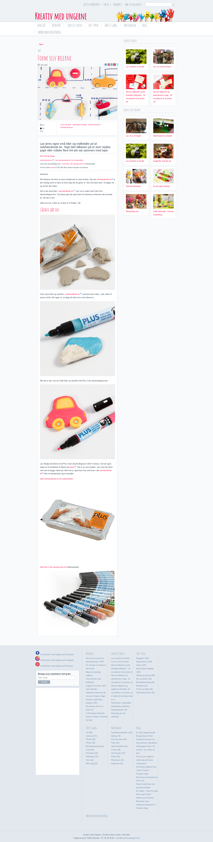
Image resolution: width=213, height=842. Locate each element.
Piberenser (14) (117, 760)
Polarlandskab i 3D (119, 710)
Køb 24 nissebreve (133, 4)
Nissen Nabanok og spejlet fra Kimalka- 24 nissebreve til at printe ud (121, 689)
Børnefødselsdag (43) (145, 682)
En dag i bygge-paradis (145, 732)
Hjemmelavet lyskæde (162, 136)
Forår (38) (90, 750)
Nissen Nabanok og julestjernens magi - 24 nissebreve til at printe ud (121, 678)
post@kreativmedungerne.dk (128, 838)
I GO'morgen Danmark (95, 713)
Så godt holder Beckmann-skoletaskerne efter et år (147, 777)
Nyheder (56, 25)
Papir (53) (115, 743)
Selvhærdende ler (94, 124)
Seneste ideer (74, 25)
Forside (41, 25)
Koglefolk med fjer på (162, 161)
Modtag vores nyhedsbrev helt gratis (54, 674)
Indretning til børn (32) (145, 692)
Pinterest (114, 64)
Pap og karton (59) (119, 739)
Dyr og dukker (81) (144, 679)
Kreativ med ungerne (61, 15)
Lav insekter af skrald (135, 67)
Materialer (130, 25)
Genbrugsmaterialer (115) (121, 732)
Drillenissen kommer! (145, 798)
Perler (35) (115, 756)
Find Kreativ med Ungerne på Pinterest (56, 666)
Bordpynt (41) (142, 686)
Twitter (117, 64)
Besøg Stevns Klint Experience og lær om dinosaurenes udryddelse (146, 739)
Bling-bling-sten (132, 211)
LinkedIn (111, 64)
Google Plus (109, 64)
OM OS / (107, 4)
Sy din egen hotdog (161, 186)
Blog (144, 25)
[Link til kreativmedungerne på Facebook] (37, 654)
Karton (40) (115, 750)
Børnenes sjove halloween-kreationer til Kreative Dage (145, 804)
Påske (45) (90, 743)
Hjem (41, 44)
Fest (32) (89, 760)
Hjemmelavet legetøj (80, 124)
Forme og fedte (65, 124)
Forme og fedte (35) (144, 689)
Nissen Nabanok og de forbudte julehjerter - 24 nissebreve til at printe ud (121, 668)
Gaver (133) (141, 665)
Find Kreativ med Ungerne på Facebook (57, 654)
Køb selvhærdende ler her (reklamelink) (69, 160)
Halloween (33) (92, 756)
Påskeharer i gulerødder (121, 703)
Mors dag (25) (92, 763)
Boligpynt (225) (142, 658)
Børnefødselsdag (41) (95, 746)
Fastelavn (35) (92, 753)
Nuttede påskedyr (133, 186)
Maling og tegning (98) (145, 675)
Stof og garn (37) (118, 753)
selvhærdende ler (46, 160)
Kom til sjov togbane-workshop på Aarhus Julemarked (145, 760)
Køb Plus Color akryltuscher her (73, 164)
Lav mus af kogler (133, 136)
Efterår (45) (90, 739)
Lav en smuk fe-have (162, 67)
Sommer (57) (91, 736)
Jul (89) (89, 732)
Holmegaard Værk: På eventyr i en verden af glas (145, 749)
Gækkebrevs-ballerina (120, 706)
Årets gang (111, 25)
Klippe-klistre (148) (144, 662)
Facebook (106, 64)
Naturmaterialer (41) (119, 746)
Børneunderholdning (49, 32)
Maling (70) (115, 736)
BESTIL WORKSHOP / (92, 4)
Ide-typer (93, 25)
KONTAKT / (118, 4)
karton (53, 167)
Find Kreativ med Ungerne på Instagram (57, 660)
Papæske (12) (117, 763)
